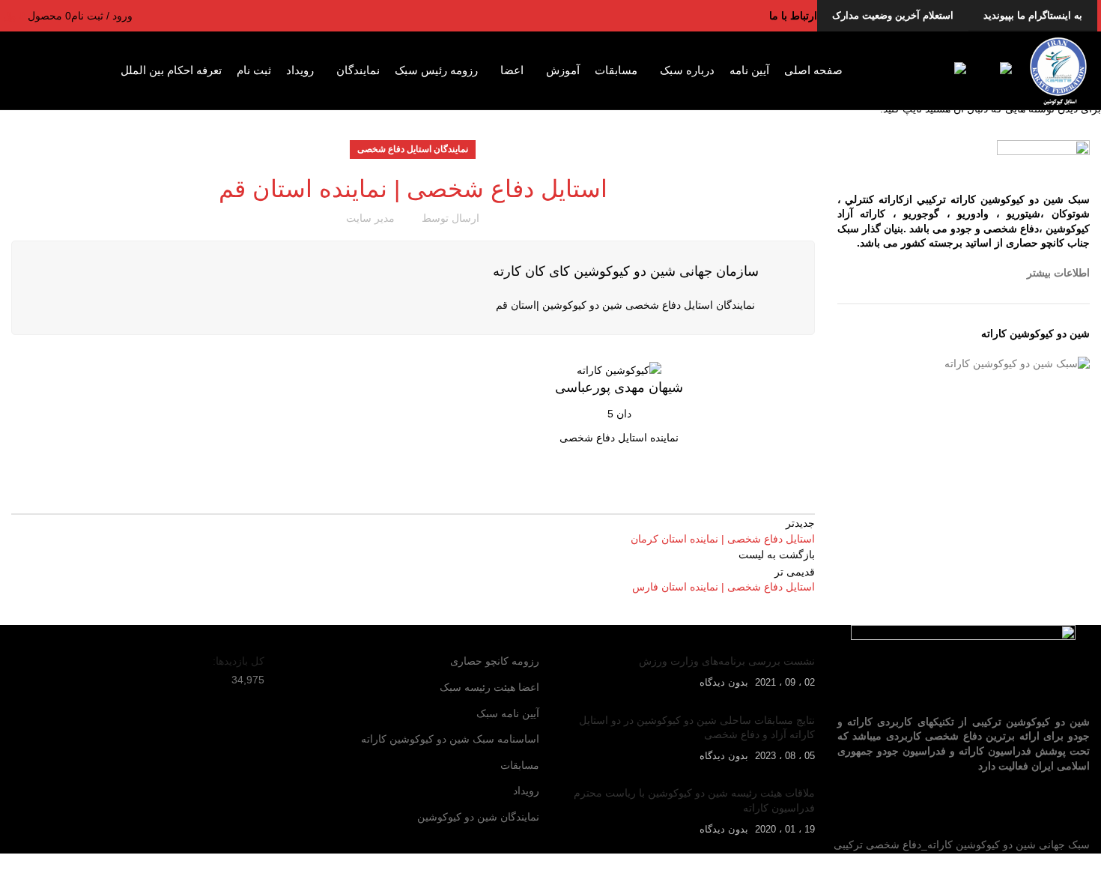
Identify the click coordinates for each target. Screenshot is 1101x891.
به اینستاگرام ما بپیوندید (1032, 15)
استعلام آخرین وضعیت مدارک (892, 15)
